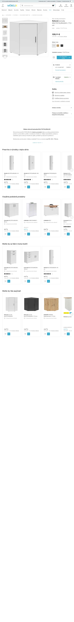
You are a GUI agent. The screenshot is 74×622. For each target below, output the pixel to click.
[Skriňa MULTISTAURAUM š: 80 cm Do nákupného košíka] (28, 187)
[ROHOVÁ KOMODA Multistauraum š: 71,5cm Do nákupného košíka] (48, 334)
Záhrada (33, 10)
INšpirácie (39, 10)
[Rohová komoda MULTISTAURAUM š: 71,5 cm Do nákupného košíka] (28, 334)
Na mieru (45, 10)
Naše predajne (56, 10)
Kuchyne (28, 10)
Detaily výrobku (56, 107)
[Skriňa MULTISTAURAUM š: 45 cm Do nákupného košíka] (8, 187)
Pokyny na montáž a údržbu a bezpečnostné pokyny (60, 113)
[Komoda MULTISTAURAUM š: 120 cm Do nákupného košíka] (28, 281)
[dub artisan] (58, 45)
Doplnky (22, 10)
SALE (50, 10)
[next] (5, 57)
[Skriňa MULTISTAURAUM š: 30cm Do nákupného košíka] (48, 187)
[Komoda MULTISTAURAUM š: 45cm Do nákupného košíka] (8, 281)
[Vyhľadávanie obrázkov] (53, 5)
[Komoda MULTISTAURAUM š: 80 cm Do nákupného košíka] (8, 234)
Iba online (16, 10)
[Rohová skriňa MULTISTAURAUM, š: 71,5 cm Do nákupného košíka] (68, 187)
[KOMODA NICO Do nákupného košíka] (48, 234)
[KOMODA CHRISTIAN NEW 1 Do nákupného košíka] (28, 234)
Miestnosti (4, 10)
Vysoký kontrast (65, 1)
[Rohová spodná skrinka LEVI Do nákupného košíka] (68, 334)
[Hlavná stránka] (2, 15)
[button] (5, 20)
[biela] (54, 45)
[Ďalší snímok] (71, 170)
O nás (62, 10)
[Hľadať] (22, 5)
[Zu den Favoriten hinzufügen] (54, 57)
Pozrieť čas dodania (60, 70)
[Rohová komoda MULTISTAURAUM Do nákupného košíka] (8, 334)
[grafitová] (62, 45)
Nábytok (10, 10)
